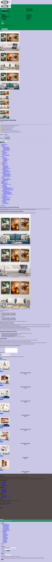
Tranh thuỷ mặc (3, 181)
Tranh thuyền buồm (5, 180)
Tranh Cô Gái (4, 16)
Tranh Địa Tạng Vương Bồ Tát (7, 168)
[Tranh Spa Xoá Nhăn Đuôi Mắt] (4, 412)
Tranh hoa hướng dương (6, 159)
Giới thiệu (3, 523)
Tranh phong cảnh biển (6, 170)
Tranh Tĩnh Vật (4, 18)
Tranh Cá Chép (5, 539)
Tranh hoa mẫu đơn (5, 160)
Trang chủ (3, 522)
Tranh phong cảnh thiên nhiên (7, 171)
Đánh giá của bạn (2, 352)
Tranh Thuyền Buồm (29, 17)
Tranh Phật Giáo (28, 14)
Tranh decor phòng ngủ (6, 155)
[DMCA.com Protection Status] (2, 519)
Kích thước (1, 138)
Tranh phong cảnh (4, 169)
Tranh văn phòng (4, 200)
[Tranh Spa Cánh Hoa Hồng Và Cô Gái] (4, 426)
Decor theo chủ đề (4, 531)
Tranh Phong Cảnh (5, 534)
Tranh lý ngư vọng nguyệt (6, 150)
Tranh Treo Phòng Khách (5, 8)
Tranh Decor (3, 14)
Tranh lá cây (3, 162)
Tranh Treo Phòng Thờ (5, 10)
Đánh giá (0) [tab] (3, 205)
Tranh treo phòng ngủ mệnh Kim (7, 193)
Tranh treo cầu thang (4, 183)
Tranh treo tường (4, 481)
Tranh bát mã (4, 164)
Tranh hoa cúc (5, 157)
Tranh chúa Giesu (5, 152)
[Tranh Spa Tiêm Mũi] (4, 454)
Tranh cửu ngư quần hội (6, 149)
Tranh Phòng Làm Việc (6, 529)
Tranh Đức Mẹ (5, 153)
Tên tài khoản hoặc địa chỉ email (5, 547)
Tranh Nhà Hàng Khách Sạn (6, 11)
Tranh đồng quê (4, 202)
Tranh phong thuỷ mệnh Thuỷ (6, 176)
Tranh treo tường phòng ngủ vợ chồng (8, 194)
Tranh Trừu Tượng (4, 17)
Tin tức (2, 543)
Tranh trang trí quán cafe (5, 182)
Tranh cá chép (3, 146)
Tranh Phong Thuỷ (5, 535)
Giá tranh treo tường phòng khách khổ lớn (8, 187)
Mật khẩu (2, 549)
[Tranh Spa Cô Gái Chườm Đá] (4, 468)
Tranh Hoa (3, 15)
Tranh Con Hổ (28, 19)
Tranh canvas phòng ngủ (6, 191)
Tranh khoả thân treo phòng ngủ (7, 192)
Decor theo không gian (4, 7)
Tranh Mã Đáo (28, 16)
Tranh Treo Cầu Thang (5, 9)
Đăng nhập (8, 550)
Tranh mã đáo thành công (5, 163)
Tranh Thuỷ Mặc (4, 19)
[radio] (7, 134)
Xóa (3, 140)
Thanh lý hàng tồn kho (4, 497)
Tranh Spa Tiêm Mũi (25, 457)
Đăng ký (2, 559)
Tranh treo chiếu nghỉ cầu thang (7, 184)
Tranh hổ (3, 156)
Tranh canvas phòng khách (6, 188)
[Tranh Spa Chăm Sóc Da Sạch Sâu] (4, 440)
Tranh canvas (4, 195)
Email (1, 355)
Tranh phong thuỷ (4, 172)
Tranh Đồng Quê (28, 18)
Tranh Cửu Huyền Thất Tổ (6, 178)
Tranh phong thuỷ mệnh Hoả (6, 173)
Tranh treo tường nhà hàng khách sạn (6, 197)
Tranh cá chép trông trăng (6, 148)
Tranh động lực (5, 201)
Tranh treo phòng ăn (4, 185)
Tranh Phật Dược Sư (5, 166)
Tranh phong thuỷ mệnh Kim (6, 174)
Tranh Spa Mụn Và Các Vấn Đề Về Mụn (25, 372)
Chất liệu (1, 134)
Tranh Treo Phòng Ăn (29, 9)
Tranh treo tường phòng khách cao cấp (8, 189)
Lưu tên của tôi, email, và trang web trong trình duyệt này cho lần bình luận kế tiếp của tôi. (12, 356)
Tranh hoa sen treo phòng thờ (7, 179)
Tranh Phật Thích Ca (5, 167)
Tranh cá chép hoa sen (6, 147)
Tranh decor (3, 154)
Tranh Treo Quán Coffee (29, 10)
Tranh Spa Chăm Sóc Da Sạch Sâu (25, 443)
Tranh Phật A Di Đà (5, 165)
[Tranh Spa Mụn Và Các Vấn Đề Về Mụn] (4, 369)
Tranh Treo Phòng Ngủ (29, 8)
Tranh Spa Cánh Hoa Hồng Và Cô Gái (25, 429)
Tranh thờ (3, 177)
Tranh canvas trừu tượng (6, 198)
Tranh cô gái (3, 151)
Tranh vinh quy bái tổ (5, 203)
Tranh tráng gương (5, 196)
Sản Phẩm (3, 145)
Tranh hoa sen (5, 161)
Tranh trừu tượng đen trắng (6, 199)
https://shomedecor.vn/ (6, 504)
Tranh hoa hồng (5, 158)
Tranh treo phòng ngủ (4, 190)
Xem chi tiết (1, 371)
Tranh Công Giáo (28, 15)
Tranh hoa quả (5, 186)
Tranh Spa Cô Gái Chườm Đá (25, 471)
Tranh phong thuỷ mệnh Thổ (6, 175)
